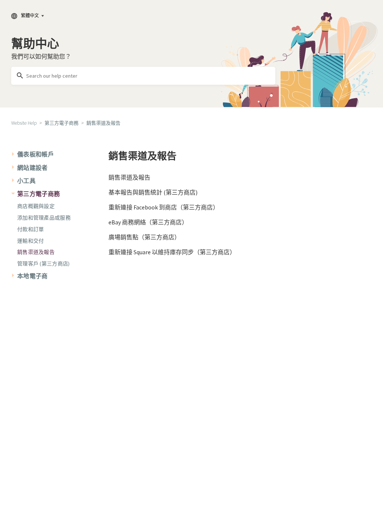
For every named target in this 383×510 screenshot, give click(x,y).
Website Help (24, 123)
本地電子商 (32, 276)
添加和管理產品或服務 (44, 217)
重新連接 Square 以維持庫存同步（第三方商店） (172, 252)
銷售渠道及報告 (103, 123)
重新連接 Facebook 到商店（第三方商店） (163, 207)
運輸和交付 (30, 240)
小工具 (26, 180)
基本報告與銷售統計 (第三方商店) (152, 192)
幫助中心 (35, 43)
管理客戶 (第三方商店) (43, 263)
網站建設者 (32, 167)
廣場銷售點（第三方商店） (144, 237)
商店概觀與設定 (36, 206)
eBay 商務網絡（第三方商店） (148, 222)
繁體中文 (30, 15)
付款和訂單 (30, 229)
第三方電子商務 (62, 123)
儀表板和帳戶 (35, 154)
